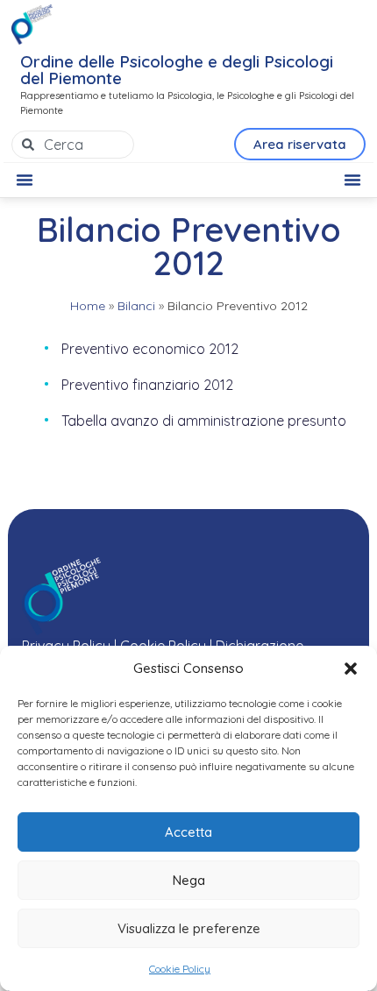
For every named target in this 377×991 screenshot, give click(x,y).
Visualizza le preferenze (188, 928)
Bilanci (136, 306)
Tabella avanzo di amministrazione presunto (203, 420)
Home (87, 306)
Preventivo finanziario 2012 (147, 384)
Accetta (188, 832)
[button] (350, 668)
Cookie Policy (179, 968)
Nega (189, 880)
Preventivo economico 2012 (149, 348)
